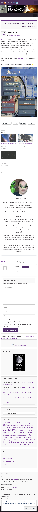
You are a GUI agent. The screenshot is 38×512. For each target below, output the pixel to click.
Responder (26, 267)
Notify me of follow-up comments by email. (18, 324)
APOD (8, 423)
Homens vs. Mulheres (28, 26)
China (23, 425)
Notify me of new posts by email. (15, 327)
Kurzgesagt (20, 435)
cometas (21, 427)
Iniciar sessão (6, 455)
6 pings (22, 262)
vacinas (27, 444)
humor (13, 435)
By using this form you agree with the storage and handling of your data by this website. (18, 321)
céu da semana (26, 430)
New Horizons (21, 440)
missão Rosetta (22, 437)
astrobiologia (13, 423)
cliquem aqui (20, 58)
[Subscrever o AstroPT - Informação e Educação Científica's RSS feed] (2, 2)
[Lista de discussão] (14, 2)
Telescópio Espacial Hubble (13, 445)
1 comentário (9, 262)
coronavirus (28, 427)
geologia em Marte (7, 435)
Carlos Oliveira (12, 35)
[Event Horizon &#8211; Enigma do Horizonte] (8, 138)
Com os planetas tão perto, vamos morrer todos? (20, 23)
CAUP (20, 425)
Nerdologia (15, 440)
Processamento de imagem (22, 442)
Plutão (14, 442)
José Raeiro (15, 487)
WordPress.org (7, 464)
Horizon (3, 39)
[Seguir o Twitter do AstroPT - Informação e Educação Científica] (8, 2)
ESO (14, 432)
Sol (6, 445)
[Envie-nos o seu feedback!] (17, 2)
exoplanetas (20, 432)
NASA (27, 437)
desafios (5, 432)
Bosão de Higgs (27, 423)
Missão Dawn (15, 437)
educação (10, 432)
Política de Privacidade (8, 505)
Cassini (16, 425)
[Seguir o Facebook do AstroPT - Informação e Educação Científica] (11, 2)
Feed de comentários (8, 461)
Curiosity (17, 430)
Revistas (19, 35)
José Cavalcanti (7, 392)
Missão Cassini (7, 437)
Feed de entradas (7, 458)
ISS (16, 435)
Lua (24, 435)
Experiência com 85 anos (25, 143)
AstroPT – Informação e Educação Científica (17, 7)
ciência (27, 425)
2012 (4, 423)
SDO (4, 445)
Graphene (15, 479)
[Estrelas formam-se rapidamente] (8, 155)
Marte (28, 435)
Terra (21, 445)
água (32, 445)
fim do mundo (29, 432)
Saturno (31, 442)
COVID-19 (9, 429)
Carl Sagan (11, 425)
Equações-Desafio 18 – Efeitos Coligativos (21, 397)
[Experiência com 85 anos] (25, 138)
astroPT (20, 422)
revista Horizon (7, 172)
